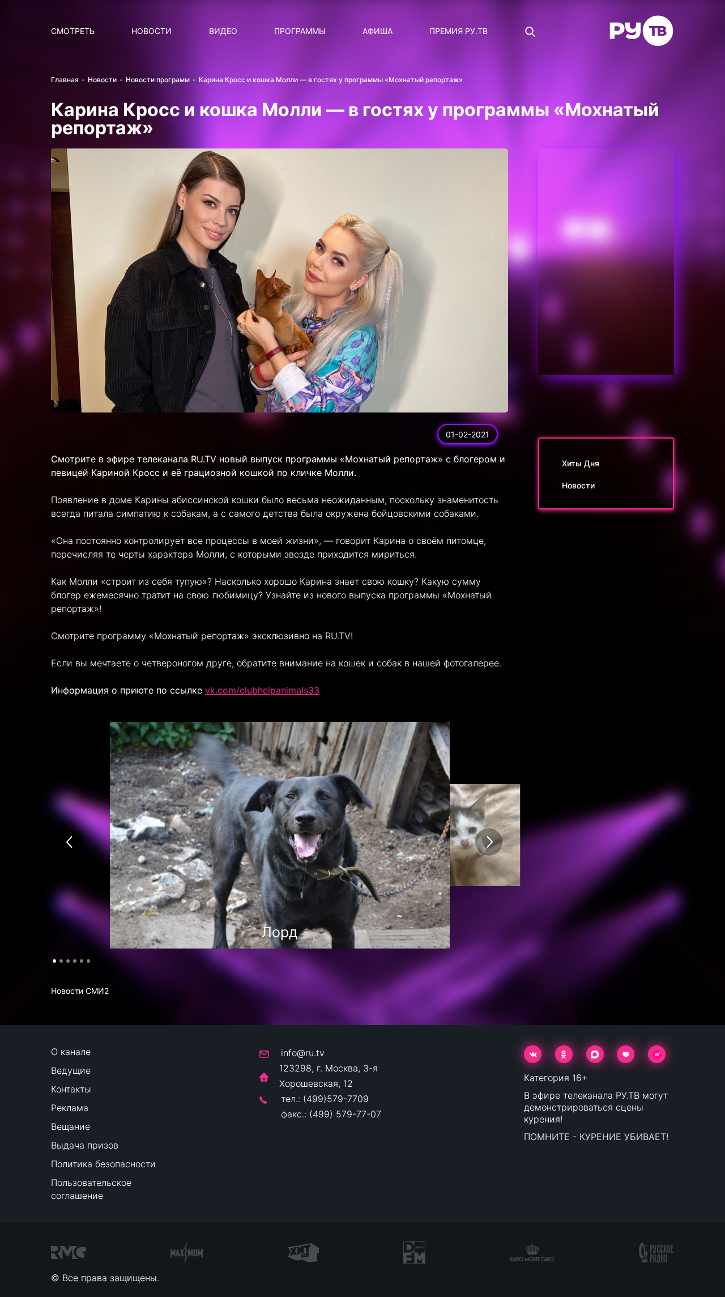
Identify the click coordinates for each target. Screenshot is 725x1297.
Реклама (69, 1107)
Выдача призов (84, 1145)
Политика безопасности (103, 1164)
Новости (151, 31)
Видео (223, 31)
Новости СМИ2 (80, 991)
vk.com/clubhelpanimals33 (262, 690)
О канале (71, 1051)
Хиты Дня (580, 463)
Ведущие (71, 1070)
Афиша (377, 31)
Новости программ (158, 79)
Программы (300, 31)
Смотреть (73, 31)
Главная (65, 79)
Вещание (70, 1126)
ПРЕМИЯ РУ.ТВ (458, 31)
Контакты (71, 1089)
